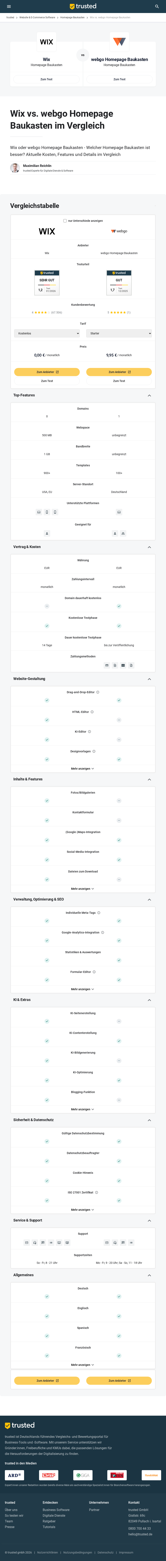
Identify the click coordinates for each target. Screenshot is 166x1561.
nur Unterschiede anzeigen (85, 220)
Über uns (11, 1510)
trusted (10, 17)
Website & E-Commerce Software (37, 17)
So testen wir (14, 1515)
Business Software (56, 1510)
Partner (94, 1510)
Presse (9, 1527)
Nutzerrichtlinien (47, 1552)
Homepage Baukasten (72, 17)
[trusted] (83, 6)
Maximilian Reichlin (37, 166)
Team (9, 1521)
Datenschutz (106, 1552)
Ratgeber (49, 1521)
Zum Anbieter (45, 372)
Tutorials (49, 1527)
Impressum (126, 1552)
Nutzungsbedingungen (77, 1552)
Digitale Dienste (54, 1515)
